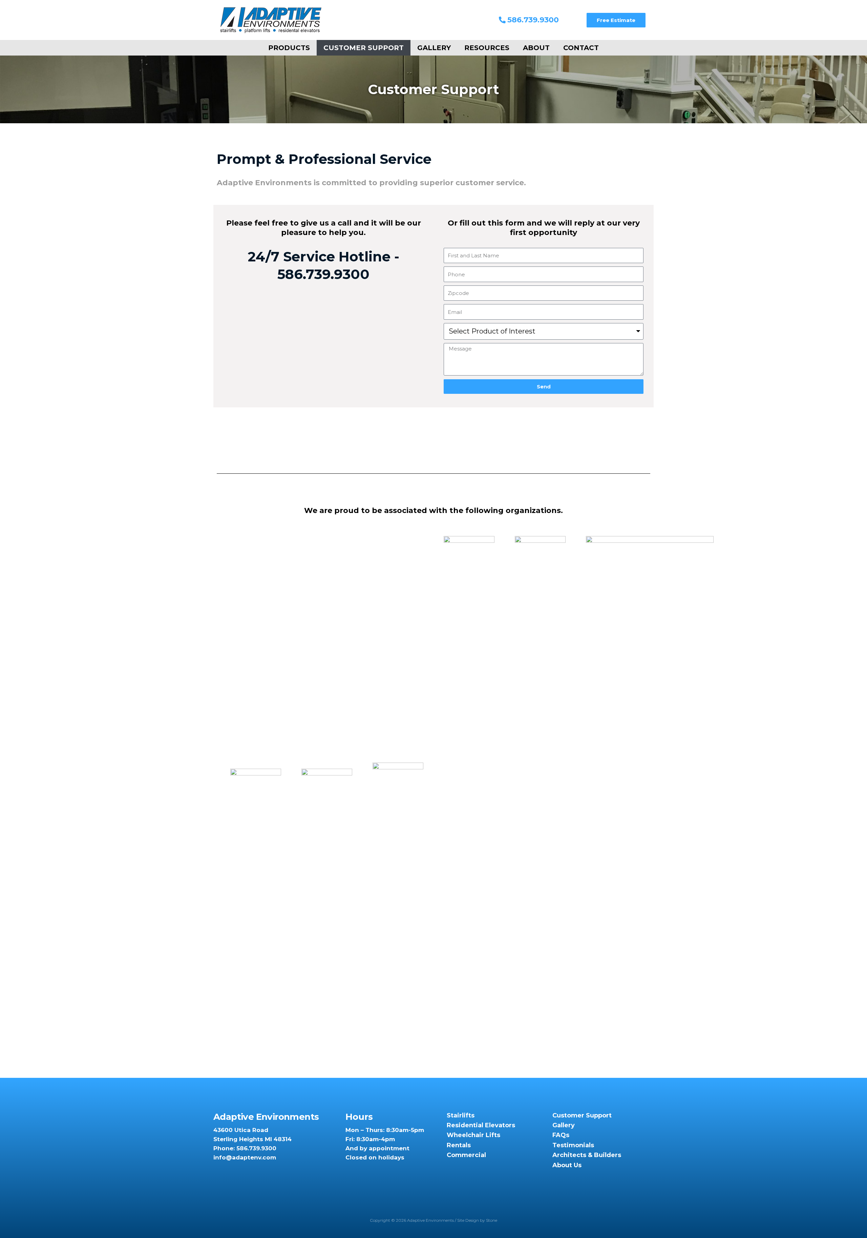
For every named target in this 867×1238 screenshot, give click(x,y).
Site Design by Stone (477, 1220)
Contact (581, 48)
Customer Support (363, 48)
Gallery (434, 48)
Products (289, 48)
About (536, 48)
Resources (486, 48)
